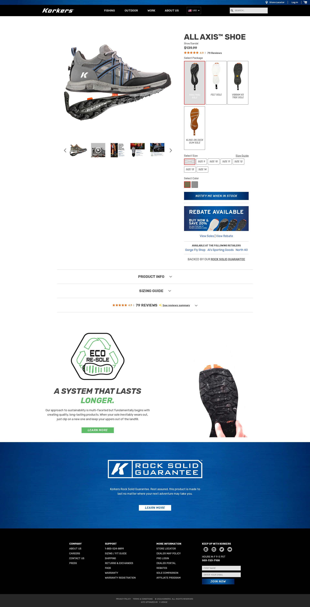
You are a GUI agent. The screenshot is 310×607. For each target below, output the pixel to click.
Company (75, 543)
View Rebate (224, 236)
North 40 (242, 250)
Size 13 (190, 169)
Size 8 (189, 161)
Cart (305, 2)
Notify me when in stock (216, 196)
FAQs (108, 568)
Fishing (109, 10)
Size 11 (226, 161)
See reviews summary (176, 305)
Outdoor (131, 10)
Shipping (110, 558)
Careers (74, 553)
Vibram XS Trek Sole (238, 96)
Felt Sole (216, 94)
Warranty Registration (120, 577)
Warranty (111, 572)
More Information (168, 543)
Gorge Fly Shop (195, 250)
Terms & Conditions (143, 599)
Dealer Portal (166, 563)
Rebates (161, 568)
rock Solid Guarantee (228, 259)
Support (111, 543)
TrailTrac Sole (194, 96)
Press (73, 563)
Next (170, 150)
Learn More (155, 508)
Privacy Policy (123, 599)
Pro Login (162, 558)
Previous (65, 150)
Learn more (98, 430)
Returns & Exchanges (119, 563)
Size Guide (242, 155)
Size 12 (238, 161)
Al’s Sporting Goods (220, 250)
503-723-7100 (211, 560)
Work (151, 10)
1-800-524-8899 (114, 548)
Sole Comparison (167, 572)
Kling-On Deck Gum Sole (194, 141)
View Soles (207, 236)
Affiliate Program (168, 577)
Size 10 (214, 161)
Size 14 (202, 169)
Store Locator (276, 2)
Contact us (76, 558)
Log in (295, 2)
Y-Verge (163, 602)
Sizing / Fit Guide (116, 553)
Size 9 (201, 161)
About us (172, 10)
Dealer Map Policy (168, 553)
